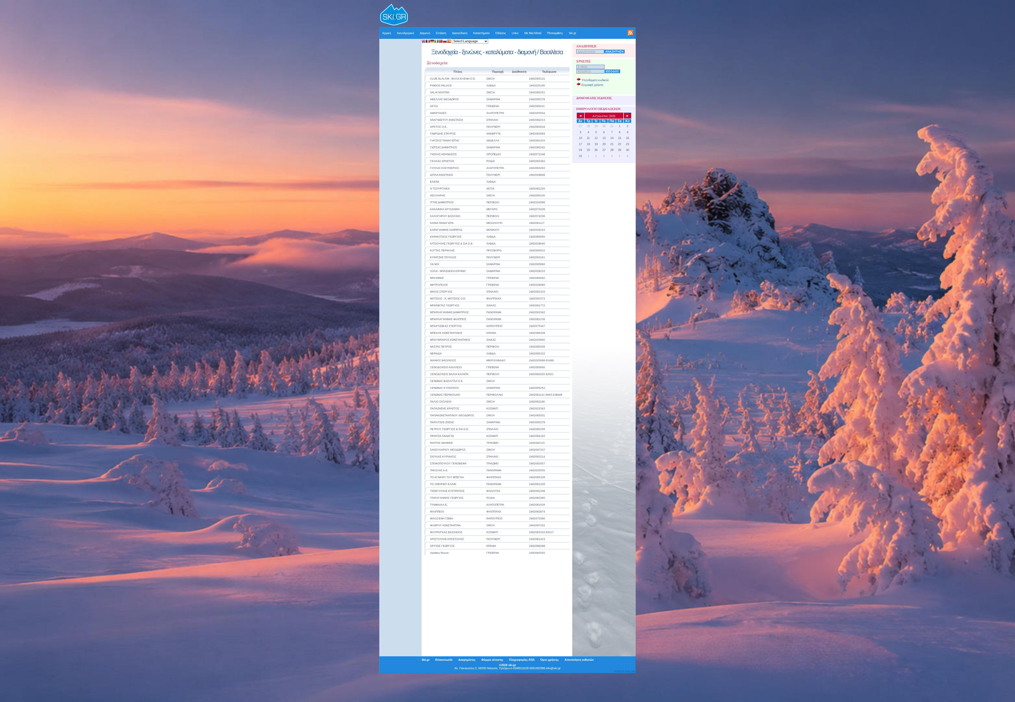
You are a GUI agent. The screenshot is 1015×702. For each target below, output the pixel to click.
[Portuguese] (441, 41)
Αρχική (386, 33)
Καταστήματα (481, 33)
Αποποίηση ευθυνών (579, 659)
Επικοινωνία (444, 659)
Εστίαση (441, 33)
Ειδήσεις (500, 33)
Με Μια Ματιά (532, 33)
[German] (432, 41)
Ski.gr (572, 33)
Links (515, 33)
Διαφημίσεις (467, 659)
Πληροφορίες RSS (521, 659)
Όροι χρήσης (549, 659)
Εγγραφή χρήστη (592, 84)
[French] (428, 41)
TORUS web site (624, 671)
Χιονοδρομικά (405, 33)
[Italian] (436, 41)
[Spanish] (449, 41)
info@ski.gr (553, 668)
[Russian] (445, 41)
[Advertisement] (522, 15)
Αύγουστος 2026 (603, 116)
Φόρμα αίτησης (492, 659)
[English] (424, 41)
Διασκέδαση (459, 33)
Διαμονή (425, 33)
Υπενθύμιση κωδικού (595, 80)
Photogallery (555, 33)
